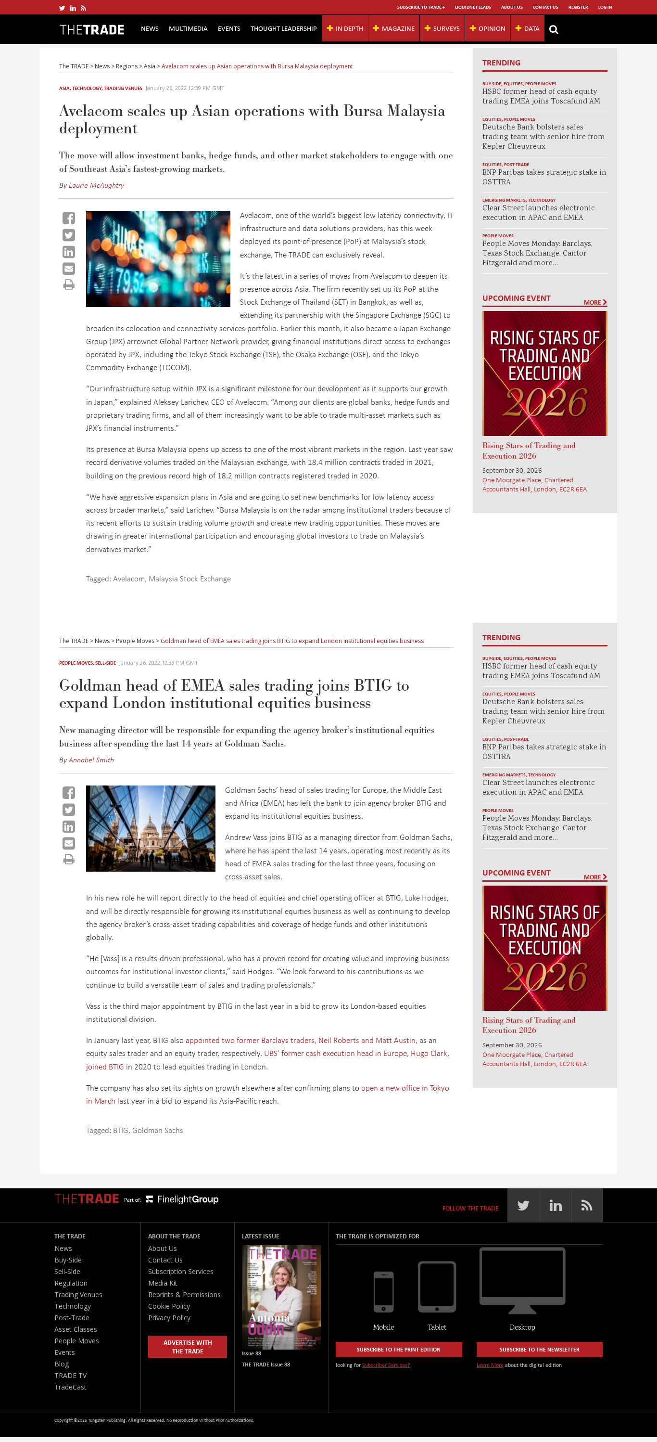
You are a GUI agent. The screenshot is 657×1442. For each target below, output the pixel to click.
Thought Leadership (284, 28)
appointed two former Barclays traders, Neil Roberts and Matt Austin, (301, 1039)
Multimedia (188, 28)
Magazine (398, 28)
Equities (513, 83)
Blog (61, 1363)
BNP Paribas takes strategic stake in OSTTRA (544, 177)
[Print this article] (69, 284)
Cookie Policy (169, 1306)
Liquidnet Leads (473, 7)
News (150, 28)
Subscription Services (181, 1271)
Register (578, 7)
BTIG (120, 1129)
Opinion (492, 28)
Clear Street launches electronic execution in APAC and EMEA (538, 213)
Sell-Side (105, 662)
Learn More (490, 1364)
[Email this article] (69, 268)
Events (229, 28)
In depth (349, 28)
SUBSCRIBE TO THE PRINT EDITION (399, 1349)
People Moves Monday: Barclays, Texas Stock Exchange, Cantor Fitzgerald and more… (537, 254)
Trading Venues (123, 88)
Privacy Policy (169, 1317)
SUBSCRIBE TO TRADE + (421, 7)
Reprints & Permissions (184, 1294)
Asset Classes (75, 1329)
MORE (593, 302)
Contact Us (545, 7)
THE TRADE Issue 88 (266, 1364)
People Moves (540, 83)
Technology (86, 88)
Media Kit (162, 1283)
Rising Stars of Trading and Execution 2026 (529, 451)
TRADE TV (70, 1375)
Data (532, 28)
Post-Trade (516, 164)
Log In (605, 7)
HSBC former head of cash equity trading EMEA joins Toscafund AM (541, 97)
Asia (64, 88)
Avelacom (129, 578)
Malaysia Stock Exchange (190, 578)
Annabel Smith (91, 759)
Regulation (71, 1283)
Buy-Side (491, 83)
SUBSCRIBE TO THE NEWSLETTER (540, 1349)
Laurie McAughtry (96, 185)
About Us (512, 7)
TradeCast (70, 1386)
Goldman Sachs (157, 1129)
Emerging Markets (504, 200)
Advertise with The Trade (188, 1346)
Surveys (446, 28)
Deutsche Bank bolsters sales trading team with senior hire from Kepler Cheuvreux (543, 137)
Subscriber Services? (386, 1364)
